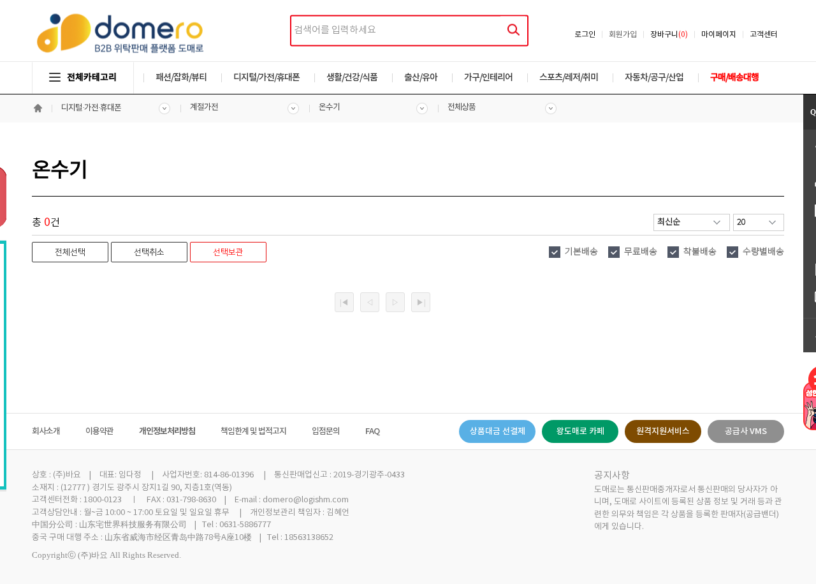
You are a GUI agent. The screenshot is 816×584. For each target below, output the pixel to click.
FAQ (372, 431)
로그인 (584, 35)
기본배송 (581, 252)
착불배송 (700, 252)
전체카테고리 (92, 77)
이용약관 (99, 431)
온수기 (329, 107)
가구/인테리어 (488, 77)
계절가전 (204, 107)
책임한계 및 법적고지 (253, 431)
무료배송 (640, 252)
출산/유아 (420, 77)
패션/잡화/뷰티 (181, 77)
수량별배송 (763, 252)
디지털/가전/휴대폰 (266, 77)
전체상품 (462, 107)
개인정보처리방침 (167, 431)
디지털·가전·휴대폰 (91, 108)
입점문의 (326, 431)
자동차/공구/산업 (654, 77)
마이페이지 (718, 35)
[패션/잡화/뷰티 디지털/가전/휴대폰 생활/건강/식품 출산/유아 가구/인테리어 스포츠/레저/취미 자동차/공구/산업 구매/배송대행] (408, 65)
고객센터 (764, 35)
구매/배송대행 (734, 77)
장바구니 (669, 35)
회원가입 (623, 35)
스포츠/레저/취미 (568, 77)
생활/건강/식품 (351, 77)
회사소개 (46, 431)
